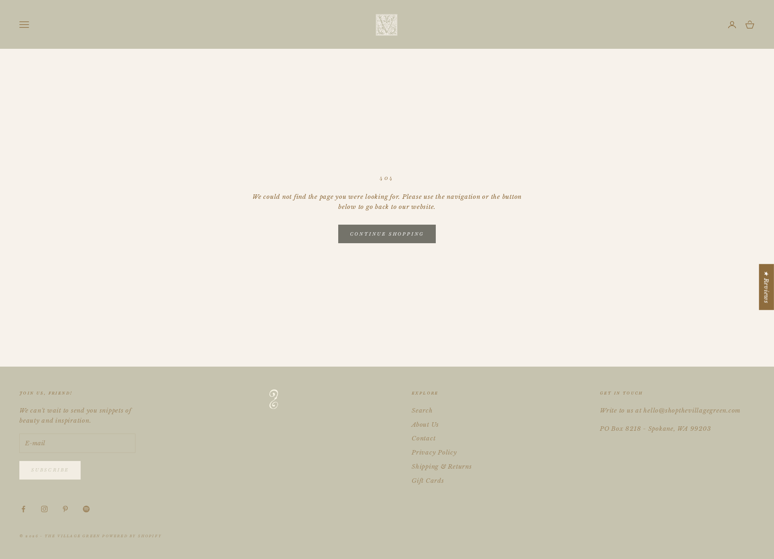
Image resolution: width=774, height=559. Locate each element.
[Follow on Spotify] (86, 509)
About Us (425, 424)
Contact (423, 438)
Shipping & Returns (442, 466)
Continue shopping (387, 234)
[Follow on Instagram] (44, 509)
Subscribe (50, 470)
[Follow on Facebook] (23, 509)
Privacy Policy (434, 452)
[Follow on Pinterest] (65, 509)
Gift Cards (428, 480)
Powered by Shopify (132, 535)
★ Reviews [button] (766, 287)
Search (422, 410)
